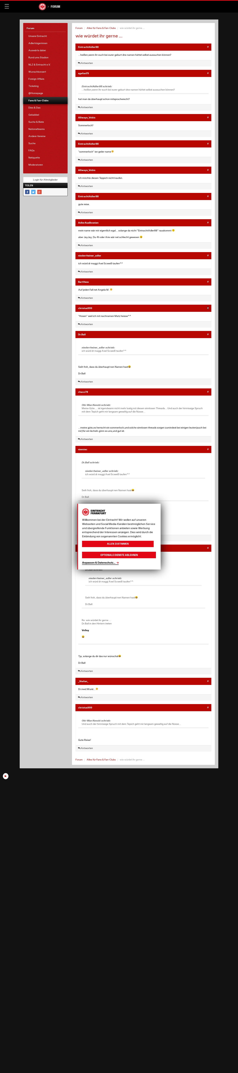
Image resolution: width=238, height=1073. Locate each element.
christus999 (85, 308)
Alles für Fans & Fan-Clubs (101, 28)
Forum (55, 6)
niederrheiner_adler (89, 255)
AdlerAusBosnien (88, 222)
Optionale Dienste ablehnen (119, 554)
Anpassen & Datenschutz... (98, 562)
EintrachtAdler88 (88, 46)
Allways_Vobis (86, 117)
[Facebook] (27, 192)
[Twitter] (33, 192)
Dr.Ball (82, 334)
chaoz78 (83, 391)
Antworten (86, 63)
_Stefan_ (83, 681)
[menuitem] (45, 36)
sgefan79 (83, 73)
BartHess (83, 281)
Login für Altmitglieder (45, 179)
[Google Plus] (39, 192)
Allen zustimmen (118, 544)
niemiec (82, 449)
